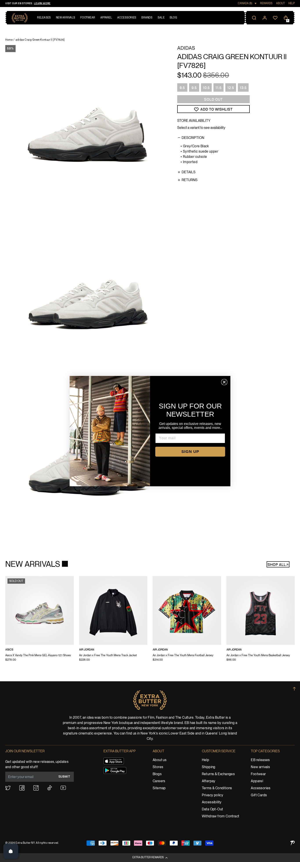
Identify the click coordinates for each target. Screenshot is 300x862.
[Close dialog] (224, 382)
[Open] (10, 851)
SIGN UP (190, 451)
